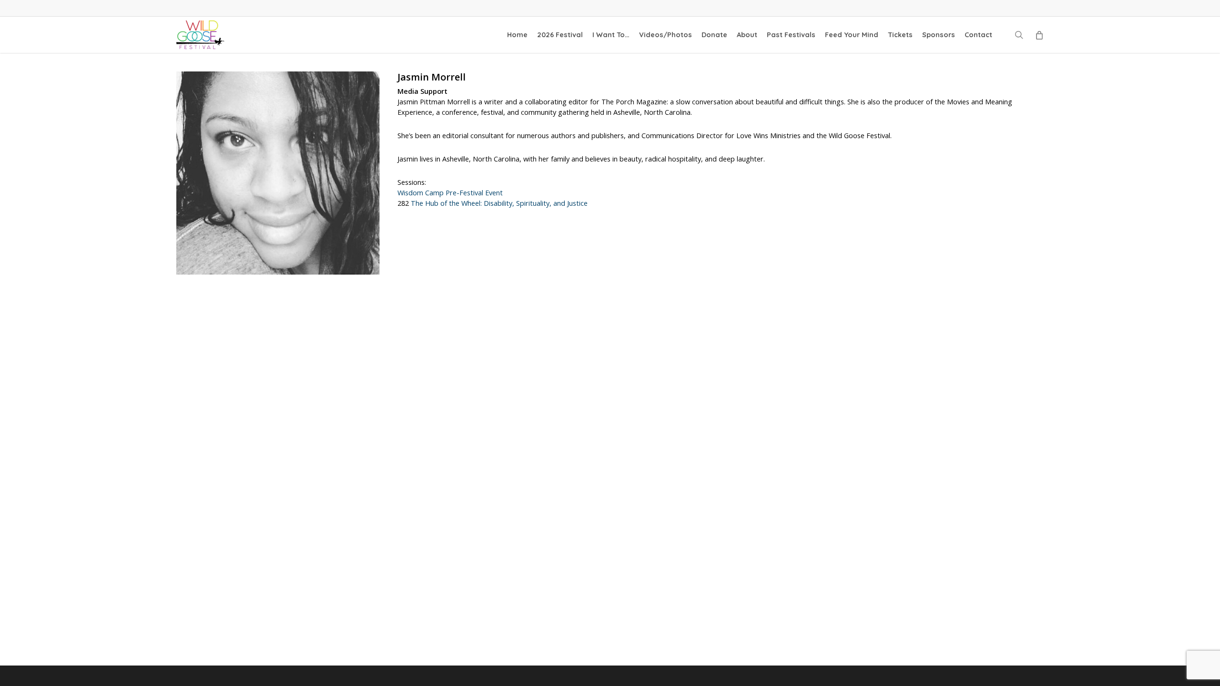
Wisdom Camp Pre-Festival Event (450, 192)
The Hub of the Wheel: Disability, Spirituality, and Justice (499, 203)
